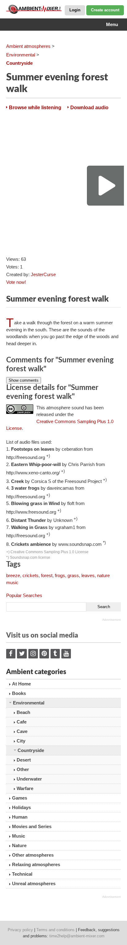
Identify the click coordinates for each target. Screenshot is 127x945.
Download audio (89, 107)
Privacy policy (20, 930)
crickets (31, 575)
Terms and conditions (55, 930)
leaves (88, 575)
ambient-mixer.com (37, 9)
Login (74, 10)
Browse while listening (35, 107)
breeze (13, 575)
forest (46, 575)
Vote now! (16, 282)
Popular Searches (24, 595)
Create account (105, 10)
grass (73, 575)
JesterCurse (43, 274)
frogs (60, 575)
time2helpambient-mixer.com (76, 936)
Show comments (24, 380)
